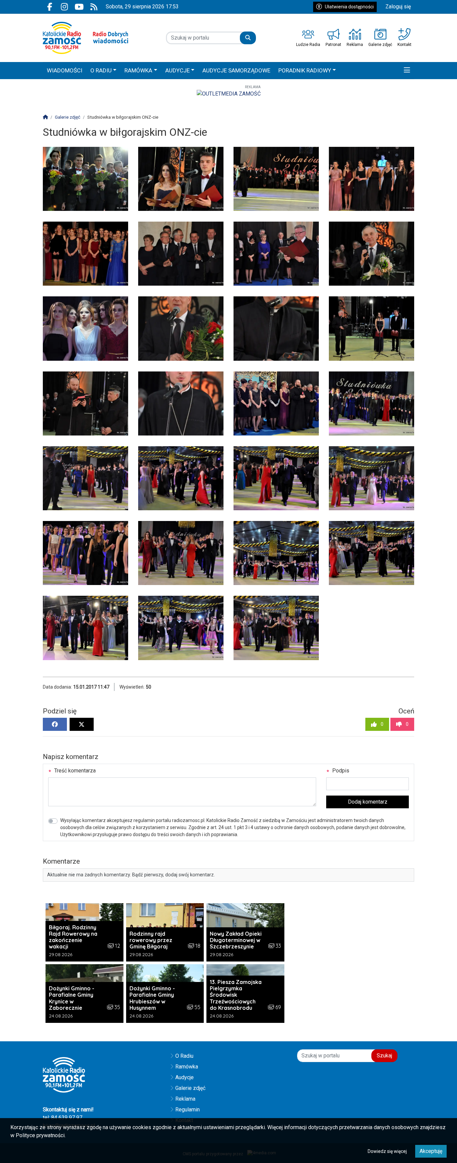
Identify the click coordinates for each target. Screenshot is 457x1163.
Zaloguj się (398, 6)
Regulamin (187, 1109)
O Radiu (184, 1056)
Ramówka (186, 1066)
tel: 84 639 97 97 (62, 1117)
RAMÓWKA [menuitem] (138, 70)
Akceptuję (431, 1151)
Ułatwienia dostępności (349, 6)
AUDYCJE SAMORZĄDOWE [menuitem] (236, 70)
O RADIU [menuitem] (101, 70)
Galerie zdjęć (190, 1088)
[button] (407, 70)
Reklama (185, 1099)
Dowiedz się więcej (387, 1151)
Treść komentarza (74, 770)
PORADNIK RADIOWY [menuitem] (304, 70)
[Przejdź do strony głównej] (85, 38)
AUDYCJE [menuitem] (177, 70)
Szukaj (384, 1055)
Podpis (340, 770)
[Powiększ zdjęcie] (85, 179)
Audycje (184, 1077)
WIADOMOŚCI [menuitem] (64, 70)
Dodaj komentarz (367, 802)
